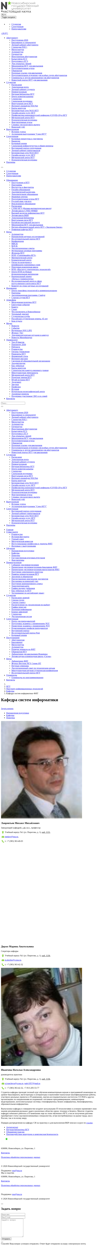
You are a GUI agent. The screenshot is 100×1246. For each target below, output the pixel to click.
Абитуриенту (12, 38)
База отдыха (16, 321)
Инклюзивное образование (23, 204)
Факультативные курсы (21, 122)
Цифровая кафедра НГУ (22, 229)
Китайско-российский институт (25, 222)
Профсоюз (16, 387)
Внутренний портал (20, 630)
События (15, 328)
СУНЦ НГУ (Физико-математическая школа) (31, 208)
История (15, 389)
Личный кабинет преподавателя (25, 150)
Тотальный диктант (20, 314)
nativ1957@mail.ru (32, 1083)
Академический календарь (23, 192)
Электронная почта (20, 87)
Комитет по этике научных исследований (29, 286)
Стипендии (16, 99)
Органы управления (20, 351)
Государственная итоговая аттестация (28, 558)
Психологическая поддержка (24, 120)
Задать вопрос (7, 708)
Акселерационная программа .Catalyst (28, 295)
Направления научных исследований (28, 236)
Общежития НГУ (19, 652)
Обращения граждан (15, 1132)
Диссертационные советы (23, 248)
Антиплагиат (12, 1127)
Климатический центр (21, 260)
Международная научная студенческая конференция (34, 670)
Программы (16, 185)
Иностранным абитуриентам (24, 56)
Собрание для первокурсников (25, 565)
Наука (9, 232)
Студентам (16, 24)
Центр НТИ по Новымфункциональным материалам (24, 273)
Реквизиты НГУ (18, 354)
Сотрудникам (17, 26)
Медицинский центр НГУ (23, 117)
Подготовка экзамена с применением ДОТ (30, 623)
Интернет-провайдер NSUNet (24, 106)
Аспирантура (17, 52)
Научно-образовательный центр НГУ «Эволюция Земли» (37, 227)
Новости (15, 326)
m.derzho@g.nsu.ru (13, 960)
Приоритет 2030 (18, 344)
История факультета (20, 537)
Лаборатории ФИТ (19, 661)
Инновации (11, 288)
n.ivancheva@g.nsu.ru (14, 1083)
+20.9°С (4, 33)
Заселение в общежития (22, 576)
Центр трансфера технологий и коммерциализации (34, 290)
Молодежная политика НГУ (23, 302)
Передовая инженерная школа (24, 267)
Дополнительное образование (24, 194)
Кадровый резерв (19, 143)
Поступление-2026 (19, 40)
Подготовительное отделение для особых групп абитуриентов (39, 75)
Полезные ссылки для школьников (26, 73)
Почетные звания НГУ (21, 377)
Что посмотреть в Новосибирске (25, 312)
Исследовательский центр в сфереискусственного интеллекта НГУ (26, 282)
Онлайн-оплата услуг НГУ (23, 113)
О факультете (12, 532)
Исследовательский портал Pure (25, 633)
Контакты (10, 398)
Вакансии (15, 141)
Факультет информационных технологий (24, 689)
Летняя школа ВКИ (20, 215)
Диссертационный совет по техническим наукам (33, 668)
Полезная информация (21, 609)
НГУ (8, 686)
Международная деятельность (24, 373)
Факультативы (17, 560)
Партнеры (10, 162)
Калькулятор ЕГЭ (19, 59)
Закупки (15, 384)
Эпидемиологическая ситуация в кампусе (30, 335)
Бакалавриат (17, 642)
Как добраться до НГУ (21, 591)
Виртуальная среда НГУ (22, 103)
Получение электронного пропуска (27, 572)
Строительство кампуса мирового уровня (29, 370)
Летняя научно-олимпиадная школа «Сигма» (31, 656)
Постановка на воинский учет (24, 581)
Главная (9, 530)
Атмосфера (11, 300)
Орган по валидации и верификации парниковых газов (25, 263)
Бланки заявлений (19, 612)
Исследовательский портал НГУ (25, 239)
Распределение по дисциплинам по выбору (30, 605)
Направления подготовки (22, 551)
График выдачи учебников (23, 588)
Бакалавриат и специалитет (23, 42)
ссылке (89, 1123)
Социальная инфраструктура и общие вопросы (32, 146)
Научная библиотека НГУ (22, 94)
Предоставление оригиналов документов (29, 579)
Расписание (16, 85)
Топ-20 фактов (17, 342)
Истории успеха (18, 132)
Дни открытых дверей (21, 63)
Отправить (6, 1239)
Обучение (10, 548)
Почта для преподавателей (23, 621)
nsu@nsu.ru (17, 1170)
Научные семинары (20, 666)
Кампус (14, 307)
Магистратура (17, 49)
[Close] (2, 1203)
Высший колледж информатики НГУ (28, 213)
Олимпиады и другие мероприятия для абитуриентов (35, 78)
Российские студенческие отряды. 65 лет (29, 319)
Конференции (17, 241)
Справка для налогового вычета (25, 125)
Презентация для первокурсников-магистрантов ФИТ (35, 569)
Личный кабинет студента (23, 89)
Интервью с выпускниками (23, 546)
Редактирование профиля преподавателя (29, 628)
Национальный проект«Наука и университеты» (22, 277)
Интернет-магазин (19, 359)
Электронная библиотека (22, 218)
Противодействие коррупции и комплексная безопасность (32, 1134)
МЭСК (14, 246)
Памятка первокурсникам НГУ (25, 574)
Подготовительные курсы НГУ (25, 199)
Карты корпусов (18, 108)
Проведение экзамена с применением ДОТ (30, 626)
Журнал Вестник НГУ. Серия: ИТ (26, 663)
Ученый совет (17, 539)
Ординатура (16, 54)
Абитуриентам (17, 640)
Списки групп (17, 600)
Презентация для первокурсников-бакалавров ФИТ (34, 567)
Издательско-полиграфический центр (28, 391)
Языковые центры (19, 197)
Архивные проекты (20, 394)
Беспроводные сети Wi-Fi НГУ (25, 110)
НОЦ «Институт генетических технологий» (31, 269)
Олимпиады (11, 675)
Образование (12, 180)
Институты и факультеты (22, 187)
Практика (15, 555)
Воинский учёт (18, 127)
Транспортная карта (20, 586)
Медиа (9, 323)
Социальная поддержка (21, 101)
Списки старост (18, 602)
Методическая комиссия (22, 541)
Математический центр (21, 258)
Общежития (16, 71)
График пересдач (18, 607)
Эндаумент (16, 382)
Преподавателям (18, 29)
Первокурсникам (19, 92)
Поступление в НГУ (20, 182)
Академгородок (18, 363)
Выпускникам (12, 129)
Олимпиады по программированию (27, 677)
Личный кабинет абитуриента (24, 45)
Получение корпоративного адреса (27, 584)
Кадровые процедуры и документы (27, 139)
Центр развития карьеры (22, 96)
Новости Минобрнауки (21, 337)
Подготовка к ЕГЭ (19, 61)
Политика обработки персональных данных (20, 1157)
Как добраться (17, 366)
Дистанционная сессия (21, 616)
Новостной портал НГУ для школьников (29, 80)
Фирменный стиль (19, 356)
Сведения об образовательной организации (30, 361)
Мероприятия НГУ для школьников (27, 66)
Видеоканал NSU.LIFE (21, 330)
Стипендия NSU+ (19, 47)
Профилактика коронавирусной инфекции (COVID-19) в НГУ (39, 115)
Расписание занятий (20, 598)
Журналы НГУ (17, 253)
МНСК (14, 243)
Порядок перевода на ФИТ (23, 649)
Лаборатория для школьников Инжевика (29, 654)
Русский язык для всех (21, 201)
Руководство (17, 349)
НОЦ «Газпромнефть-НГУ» (23, 255)
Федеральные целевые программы (26, 251)
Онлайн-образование (20, 189)
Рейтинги (15, 347)
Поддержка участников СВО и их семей (29, 396)
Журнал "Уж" (17, 333)
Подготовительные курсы (23, 68)
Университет (12, 340)
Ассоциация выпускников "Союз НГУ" (29, 134)
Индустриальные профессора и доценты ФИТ (31, 544)
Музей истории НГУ (20, 380)
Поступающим (12, 637)
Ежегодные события (20, 305)
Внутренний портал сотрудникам (26, 148)
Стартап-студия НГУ (20, 297)
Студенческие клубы (20, 316)
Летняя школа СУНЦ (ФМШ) (24, 211)
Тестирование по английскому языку (27, 593)
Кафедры (15, 553)
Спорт (14, 309)
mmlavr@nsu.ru (11, 837)
